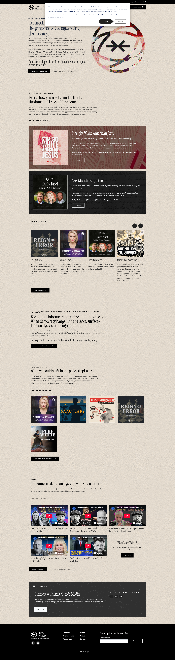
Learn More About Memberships (44, 346)
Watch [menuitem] (82, 633)
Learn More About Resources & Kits (45, 458)
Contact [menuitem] (143, 2)
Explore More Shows (40, 290)
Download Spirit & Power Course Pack (44, 418)
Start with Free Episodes (39, 71)
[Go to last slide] (134, 225)
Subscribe (127, 555)
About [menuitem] (136, 2)
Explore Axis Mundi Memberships (64, 71)
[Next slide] (140, 225)
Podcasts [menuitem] (66, 633)
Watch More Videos (38, 569)
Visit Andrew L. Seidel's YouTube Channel (63, 569)
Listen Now (78, 160)
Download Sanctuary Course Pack (73, 418)
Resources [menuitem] (67, 639)
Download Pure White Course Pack (44, 448)
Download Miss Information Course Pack (102, 418)
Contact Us (40, 609)
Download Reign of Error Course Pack (131, 418)
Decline (120, 21)
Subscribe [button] (136, 7)
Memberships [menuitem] (68, 636)
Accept (106, 21)
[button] (132, 2)
